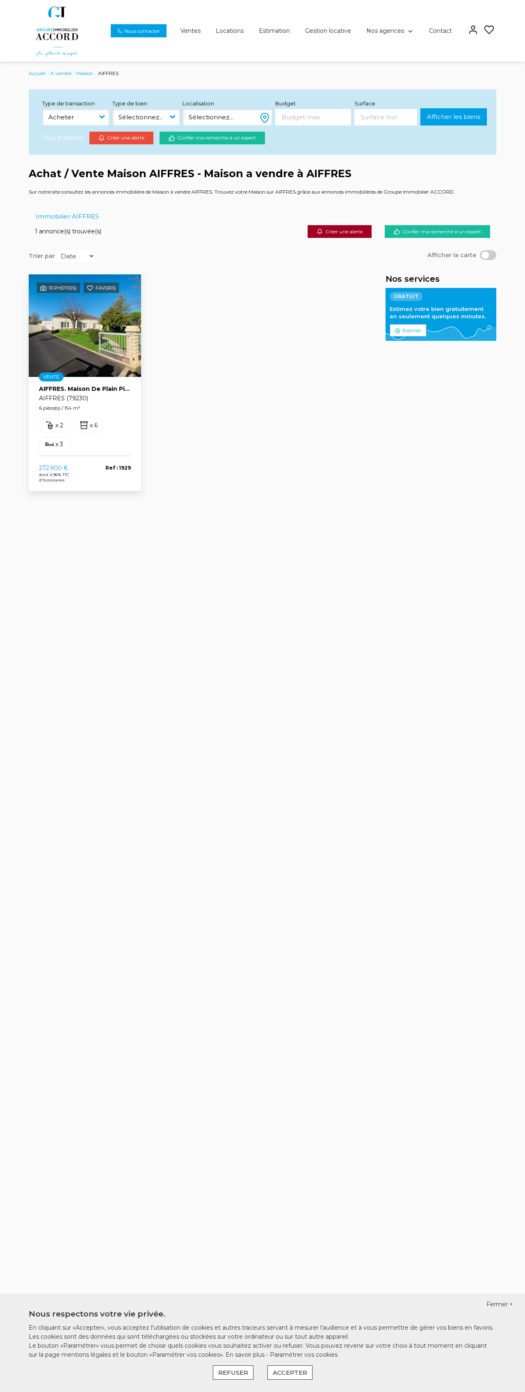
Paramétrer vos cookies (304, 1354)
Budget (285, 103)
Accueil (37, 73)
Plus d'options (63, 137)
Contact (440, 30)
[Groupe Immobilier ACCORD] (57, 30)
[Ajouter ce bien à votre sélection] (90, 289)
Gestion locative (328, 30)
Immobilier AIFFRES (67, 216)
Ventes (190, 30)
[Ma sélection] (489, 31)
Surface (364, 103)
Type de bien (129, 103)
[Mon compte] (473, 31)
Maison (84, 73)
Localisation (198, 103)
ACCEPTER (290, 1372)
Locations (230, 30)
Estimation (274, 30)
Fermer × (499, 1304)
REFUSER (233, 1372)
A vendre (60, 73)
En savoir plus (246, 1354)
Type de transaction (68, 103)
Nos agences (385, 30)
